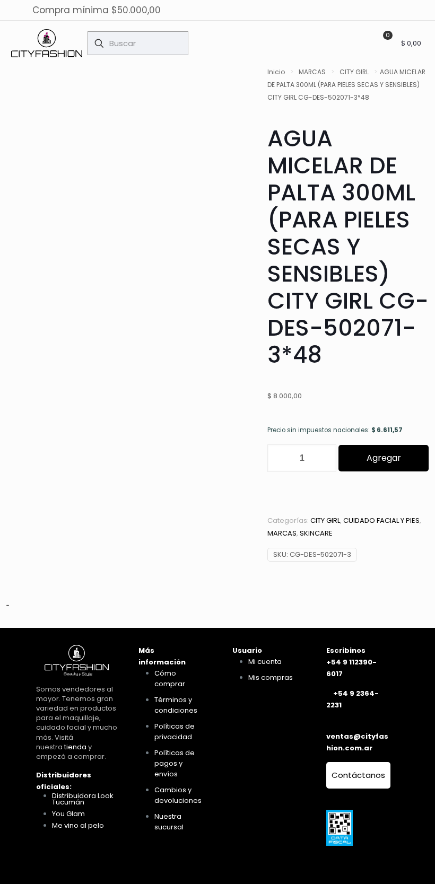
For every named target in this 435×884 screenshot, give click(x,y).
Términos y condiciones (175, 705)
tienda (75, 747)
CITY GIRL (354, 71)
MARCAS (312, 71)
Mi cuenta (265, 662)
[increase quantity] (324, 458)
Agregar (384, 458)
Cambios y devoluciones (178, 795)
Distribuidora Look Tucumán (83, 799)
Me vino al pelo (78, 825)
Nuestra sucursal (169, 821)
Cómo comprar (169, 678)
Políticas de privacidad (174, 731)
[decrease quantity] (279, 458)
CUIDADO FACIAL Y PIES (381, 520)
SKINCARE (316, 533)
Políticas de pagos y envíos (174, 763)
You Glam (68, 814)
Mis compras (270, 677)
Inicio (276, 71)
